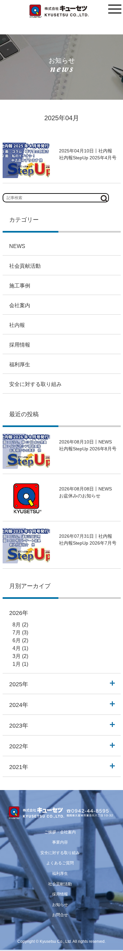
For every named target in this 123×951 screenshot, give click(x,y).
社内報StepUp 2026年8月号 (87, 448)
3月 (16, 656)
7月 (16, 632)
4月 (16, 648)
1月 (16, 664)
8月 (16, 624)
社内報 (17, 325)
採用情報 (19, 345)
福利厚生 (19, 364)
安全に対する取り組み (35, 384)
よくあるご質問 (60, 863)
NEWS (17, 246)
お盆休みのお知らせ (79, 495)
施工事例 (19, 285)
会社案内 (19, 305)
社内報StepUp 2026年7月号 (87, 543)
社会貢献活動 (25, 266)
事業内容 (60, 842)
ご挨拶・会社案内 (60, 832)
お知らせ (60, 904)
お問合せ (60, 915)
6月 (16, 640)
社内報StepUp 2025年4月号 (87, 157)
